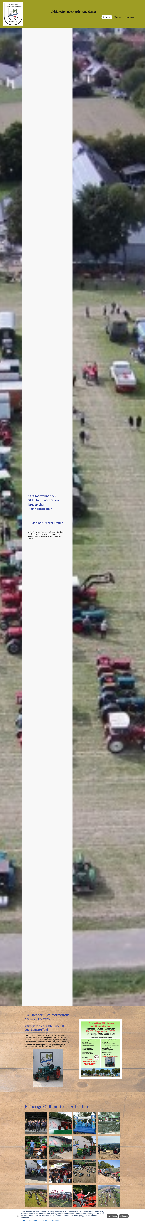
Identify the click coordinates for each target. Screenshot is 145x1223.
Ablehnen (124, 1216)
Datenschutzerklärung (29, 1220)
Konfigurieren (57, 1220)
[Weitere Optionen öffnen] (139, 17)
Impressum (45, 1220)
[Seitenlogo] (13, 14)
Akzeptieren (112, 1216)
